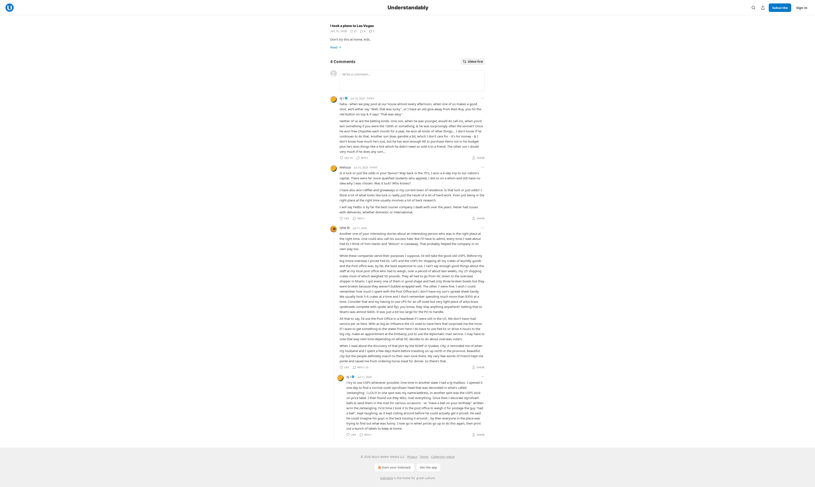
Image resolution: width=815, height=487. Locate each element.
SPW (343, 228)
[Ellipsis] (482, 98)
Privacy (412, 457)
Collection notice (443, 457)
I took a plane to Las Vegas (352, 26)
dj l (342, 98)
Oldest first (475, 62)
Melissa (345, 167)
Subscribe (780, 8)
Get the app (428, 467)
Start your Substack (396, 467)
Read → (335, 47)
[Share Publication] (763, 7)
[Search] (753, 7)
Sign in (801, 8)
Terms (424, 457)
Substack (386, 478)
